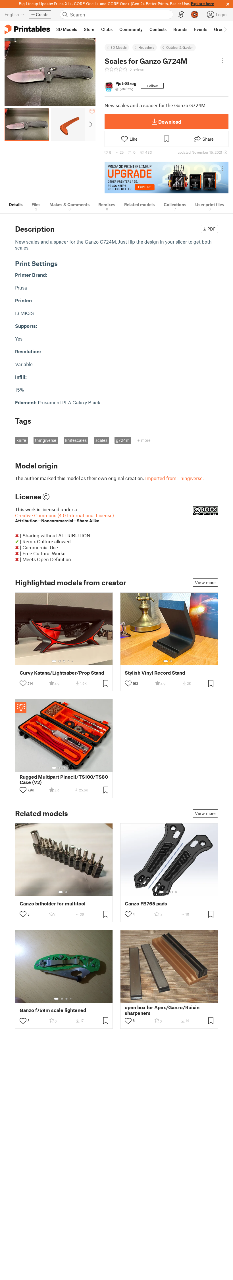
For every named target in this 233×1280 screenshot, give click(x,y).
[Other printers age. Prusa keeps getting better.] (166, 178)
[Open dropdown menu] (222, 60)
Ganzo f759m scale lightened (53, 1010)
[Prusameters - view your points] (194, 14)
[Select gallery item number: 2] (60, 661)
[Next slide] (90, 124)
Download (169, 121)
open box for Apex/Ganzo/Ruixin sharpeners (162, 1010)
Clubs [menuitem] (107, 29)
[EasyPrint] (181, 15)
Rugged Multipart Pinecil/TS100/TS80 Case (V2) (64, 779)
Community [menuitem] (131, 29)
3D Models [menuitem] (66, 29)
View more (205, 582)
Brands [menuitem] (180, 29)
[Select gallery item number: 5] (73, 661)
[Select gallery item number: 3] (64, 661)
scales (101, 440)
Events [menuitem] (200, 29)
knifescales (76, 440)
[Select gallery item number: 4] (69, 661)
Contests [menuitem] (158, 29)
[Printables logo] (27, 29)
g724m (123, 440)
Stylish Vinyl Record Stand (155, 672)
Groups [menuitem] (221, 29)
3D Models (119, 47)
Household (146, 47)
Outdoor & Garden (180, 47)
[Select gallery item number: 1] (54, 661)
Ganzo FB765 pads (146, 903)
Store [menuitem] (89, 29)
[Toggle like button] (23, 683)
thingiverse (45, 440)
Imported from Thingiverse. (174, 478)
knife (21, 440)
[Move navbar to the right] (225, 29)
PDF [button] (211, 228)
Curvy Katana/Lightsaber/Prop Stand (62, 672)
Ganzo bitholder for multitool (53, 903)
